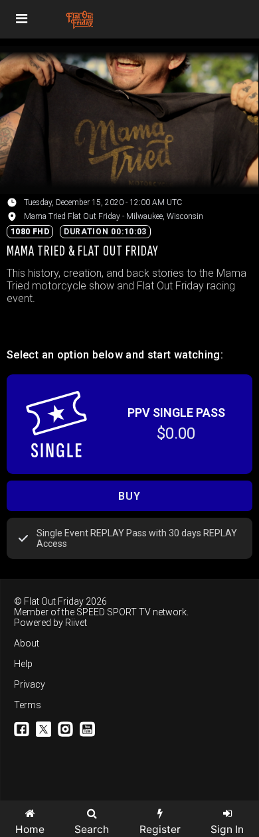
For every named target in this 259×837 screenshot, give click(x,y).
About (26, 643)
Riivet (76, 622)
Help (23, 663)
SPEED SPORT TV (113, 612)
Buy (129, 496)
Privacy (29, 684)
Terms (27, 705)
